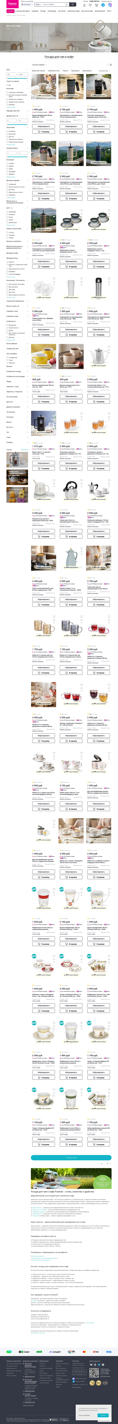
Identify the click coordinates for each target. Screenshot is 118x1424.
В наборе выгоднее (22, 11)
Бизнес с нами (60, 1373)
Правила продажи (61, 1375)
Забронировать (44, 126)
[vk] (91, 1364)
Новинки (35, 11)
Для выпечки (100, 11)
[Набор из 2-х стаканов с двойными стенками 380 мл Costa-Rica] (98, 694)
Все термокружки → (38, 1256)
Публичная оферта (61, 1382)
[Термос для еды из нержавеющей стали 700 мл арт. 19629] (98, 558)
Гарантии (42, 1366)
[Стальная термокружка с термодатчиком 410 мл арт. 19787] (98, 86)
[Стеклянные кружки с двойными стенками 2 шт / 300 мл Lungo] (98, 423)
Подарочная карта (45, 1378)
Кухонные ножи (73, 11)
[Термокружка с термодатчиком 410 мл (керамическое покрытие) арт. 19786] (43, 153)
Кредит (41, 1371)
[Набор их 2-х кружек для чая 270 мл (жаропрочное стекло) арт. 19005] (71, 626)
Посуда (43, 11)
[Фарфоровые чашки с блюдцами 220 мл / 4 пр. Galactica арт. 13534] (71, 220)
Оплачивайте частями (46, 1380)
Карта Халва (43, 1373)
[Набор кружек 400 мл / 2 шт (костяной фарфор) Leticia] (71, 762)
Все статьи (24, 449)
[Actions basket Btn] (96, 5)
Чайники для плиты (54, 70)
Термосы (65, 70)
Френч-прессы (37, 1207)
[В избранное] (54, 77)
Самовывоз (10, 1373)
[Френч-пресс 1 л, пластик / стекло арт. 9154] (43, 423)
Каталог (27, 4)
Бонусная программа (45, 1368)
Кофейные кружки (38, 1211)
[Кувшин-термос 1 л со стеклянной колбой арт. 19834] (71, 558)
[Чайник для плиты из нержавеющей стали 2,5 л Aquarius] (71, 490)
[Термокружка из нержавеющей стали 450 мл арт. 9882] (98, 288)
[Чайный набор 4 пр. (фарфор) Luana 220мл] (43, 288)
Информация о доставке (13, 1371)
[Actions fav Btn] (90, 5)
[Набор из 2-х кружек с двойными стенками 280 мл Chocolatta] (98, 626)
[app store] (53, 1420)
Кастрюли (62, 11)
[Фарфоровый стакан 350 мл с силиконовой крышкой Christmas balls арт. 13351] (43, 898)
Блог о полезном (61, 1368)
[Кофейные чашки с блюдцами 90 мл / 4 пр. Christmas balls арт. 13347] (43, 965)
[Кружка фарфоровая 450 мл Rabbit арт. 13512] (43, 86)
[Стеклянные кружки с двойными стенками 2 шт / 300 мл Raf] (71, 423)
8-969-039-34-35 (30, 1402)
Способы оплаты (11, 1368)
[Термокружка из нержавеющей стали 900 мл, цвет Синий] (98, 153)
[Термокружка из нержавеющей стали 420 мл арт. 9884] (71, 288)
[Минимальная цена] (11, 74)
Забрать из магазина (27, 1)
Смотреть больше (28, 1405)
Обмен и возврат (11, 1375)
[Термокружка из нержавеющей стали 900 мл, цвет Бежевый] (71, 153)
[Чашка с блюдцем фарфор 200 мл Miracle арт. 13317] (98, 1032)
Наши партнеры (44, 1383)
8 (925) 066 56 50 (78, 1368)
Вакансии (59, 1384)
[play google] (64, 1420)
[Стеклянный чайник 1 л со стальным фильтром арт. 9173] (98, 356)
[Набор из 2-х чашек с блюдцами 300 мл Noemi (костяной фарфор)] (71, 830)
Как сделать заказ (12, 1366)
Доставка (34, 1300)
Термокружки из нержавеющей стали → (45, 1258)
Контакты (42, 1363)
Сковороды (52, 11)
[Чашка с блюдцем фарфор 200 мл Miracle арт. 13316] (43, 1099)
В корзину (45, 132)
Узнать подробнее (84, 1415)
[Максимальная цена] (23, 74)
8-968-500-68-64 (30, 1391)
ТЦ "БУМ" (27, 1394)
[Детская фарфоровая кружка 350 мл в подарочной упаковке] (43, 830)
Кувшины (35, 1216)
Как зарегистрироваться (13, 1363)
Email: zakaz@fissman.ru (79, 1374)
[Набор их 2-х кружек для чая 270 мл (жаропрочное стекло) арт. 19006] (43, 626)
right (111, 11)
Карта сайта (76, 1387)
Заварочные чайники (38, 70)
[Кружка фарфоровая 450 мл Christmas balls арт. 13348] (98, 898)
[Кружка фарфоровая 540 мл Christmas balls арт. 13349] (71, 898)
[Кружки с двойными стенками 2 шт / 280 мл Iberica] (71, 694)
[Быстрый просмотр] (54, 83)
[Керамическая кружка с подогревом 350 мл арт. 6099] (43, 490)
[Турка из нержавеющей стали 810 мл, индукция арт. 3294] (43, 558)
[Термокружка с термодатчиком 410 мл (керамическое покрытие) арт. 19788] (71, 86)
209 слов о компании (62, 1363)
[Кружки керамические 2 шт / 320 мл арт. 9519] (71, 356)
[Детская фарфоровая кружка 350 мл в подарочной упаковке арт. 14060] (98, 762)
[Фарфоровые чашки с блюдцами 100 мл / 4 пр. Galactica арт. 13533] (98, 220)
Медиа (58, 1387)
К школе (10, 11)
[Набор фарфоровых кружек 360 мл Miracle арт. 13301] (98, 1099)
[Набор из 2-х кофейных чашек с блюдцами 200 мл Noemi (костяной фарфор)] (98, 830)
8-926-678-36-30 (30, 1376)
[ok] (95, 1364)
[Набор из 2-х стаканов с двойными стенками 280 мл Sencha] (43, 694)
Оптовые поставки (61, 1371)
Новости (58, 1366)
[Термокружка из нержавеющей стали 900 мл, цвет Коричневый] (43, 220)
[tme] (99, 1364)
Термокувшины (87, 70)
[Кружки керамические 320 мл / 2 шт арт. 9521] (43, 356)
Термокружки (75, 70)
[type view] (108, 65)
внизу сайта (90, 1323)
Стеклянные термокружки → (41, 1260)
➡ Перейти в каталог (38, 1333)
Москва (85, 1)
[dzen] (103, 1364)
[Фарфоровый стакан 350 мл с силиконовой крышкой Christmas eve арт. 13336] (71, 1032)
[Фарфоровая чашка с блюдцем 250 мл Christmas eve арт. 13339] (43, 1032)
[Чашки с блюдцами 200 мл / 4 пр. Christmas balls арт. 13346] (71, 965)
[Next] (110, 1163)
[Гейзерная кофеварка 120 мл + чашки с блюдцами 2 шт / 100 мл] (98, 490)
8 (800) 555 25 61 (95, 1)
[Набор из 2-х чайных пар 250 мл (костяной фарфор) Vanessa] (43, 762)
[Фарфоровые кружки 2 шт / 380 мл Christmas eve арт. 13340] (98, 965)
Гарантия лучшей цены (46, 1375)
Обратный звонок (79, 1371)
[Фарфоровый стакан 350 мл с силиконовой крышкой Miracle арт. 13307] (71, 1099)
